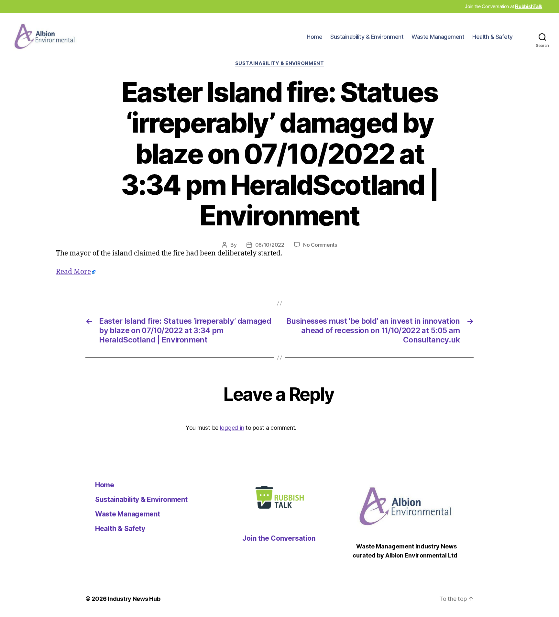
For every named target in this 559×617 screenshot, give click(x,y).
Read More (73, 271)
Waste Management (437, 36)
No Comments (320, 245)
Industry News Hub (134, 598)
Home (314, 36)
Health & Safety (492, 36)
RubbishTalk (528, 6)
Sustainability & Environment (366, 36)
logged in (232, 427)
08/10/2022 (269, 245)
